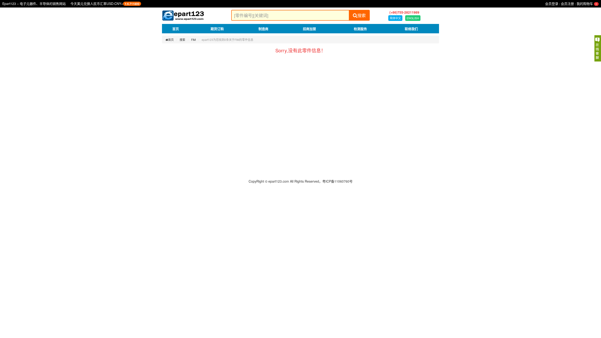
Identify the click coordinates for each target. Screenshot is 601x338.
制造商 (263, 28)
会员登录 (551, 3)
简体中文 (395, 18)
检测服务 (360, 28)
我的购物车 (587, 3)
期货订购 (217, 28)
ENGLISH (413, 18)
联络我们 (411, 28)
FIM (193, 40)
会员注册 (567, 3)
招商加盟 (309, 28)
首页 (175, 28)
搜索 (361, 15)
